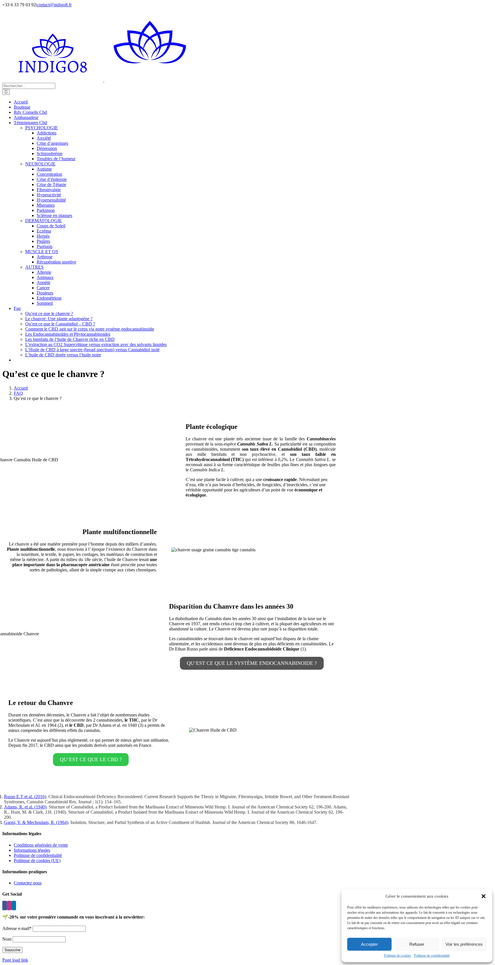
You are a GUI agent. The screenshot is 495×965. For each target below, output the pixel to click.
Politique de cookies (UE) (37, 860)
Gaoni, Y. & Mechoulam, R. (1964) (36, 822)
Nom (6, 939)
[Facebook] (4, 905)
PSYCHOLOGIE (41, 127)
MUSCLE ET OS (41, 251)
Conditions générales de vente (41, 845)
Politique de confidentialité (432, 956)
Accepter (369, 944)
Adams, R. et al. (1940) (25, 806)
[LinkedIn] (13, 905)
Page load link (15, 960)
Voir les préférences (464, 944)
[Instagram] (9, 905)
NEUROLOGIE (40, 163)
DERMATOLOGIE (43, 220)
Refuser (416, 944)
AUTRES (34, 267)
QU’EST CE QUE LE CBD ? (91, 759)
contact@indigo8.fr (54, 4)
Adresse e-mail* (17, 928)
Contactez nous (28, 882)
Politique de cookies (397, 956)
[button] (483, 896)
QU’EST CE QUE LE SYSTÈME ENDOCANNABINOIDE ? (252, 663)
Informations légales (32, 850)
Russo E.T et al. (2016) (25, 796)
